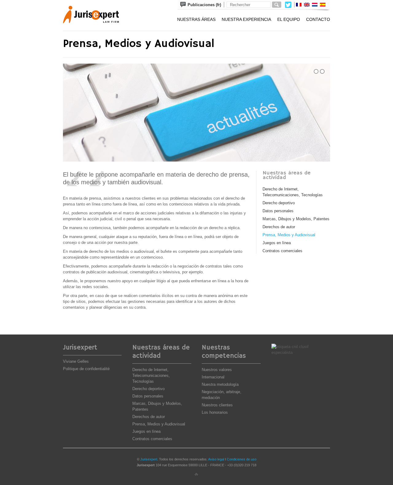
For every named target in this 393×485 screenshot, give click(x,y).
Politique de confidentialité (86, 368)
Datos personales (278, 211)
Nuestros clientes (217, 405)
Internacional (213, 377)
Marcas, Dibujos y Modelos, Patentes (296, 219)
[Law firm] (95, 15)
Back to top (196, 474)
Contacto (318, 19)
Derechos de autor (279, 227)
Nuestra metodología (220, 384)
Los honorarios (215, 412)
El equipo (288, 19)
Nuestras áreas (196, 19)
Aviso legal (216, 459)
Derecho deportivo (279, 203)
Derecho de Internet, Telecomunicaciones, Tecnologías (151, 375)
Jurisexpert (148, 459)
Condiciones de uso (241, 459)
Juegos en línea (277, 243)
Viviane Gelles (76, 361)
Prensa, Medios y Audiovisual (289, 235)
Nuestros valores (217, 369)
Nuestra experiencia (246, 19)
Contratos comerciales (282, 250)
